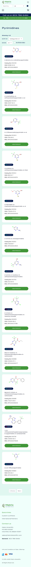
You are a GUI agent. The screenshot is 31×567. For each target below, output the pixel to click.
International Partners (10, 518)
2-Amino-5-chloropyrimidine (14, 238)
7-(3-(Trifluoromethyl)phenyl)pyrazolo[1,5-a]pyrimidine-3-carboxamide (16, 432)
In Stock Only (20, 42)
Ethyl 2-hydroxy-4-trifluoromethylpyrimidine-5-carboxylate (14, 354)
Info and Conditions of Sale (10, 549)
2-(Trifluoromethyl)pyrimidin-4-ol (16, 132)
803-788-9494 (14, 538)
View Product (16, 72)
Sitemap (22, 549)
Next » (19, 491)
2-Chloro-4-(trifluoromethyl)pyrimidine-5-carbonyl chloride (15, 314)
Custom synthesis (8, 515)
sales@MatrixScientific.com (12, 535)
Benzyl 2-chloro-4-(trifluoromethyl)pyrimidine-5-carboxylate (15, 394)
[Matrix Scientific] (6, 2)
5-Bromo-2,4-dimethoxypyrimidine (16, 60)
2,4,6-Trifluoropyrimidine (13, 468)
